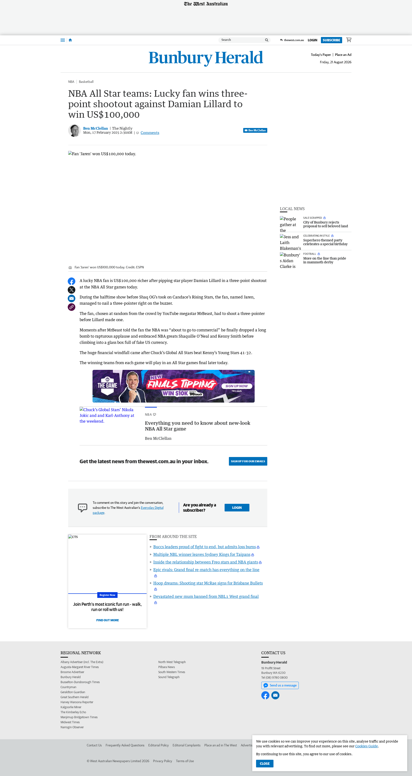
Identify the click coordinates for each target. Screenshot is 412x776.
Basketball (86, 82)
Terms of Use (185, 761)
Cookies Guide (366, 746)
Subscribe (331, 40)
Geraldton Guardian (73, 692)
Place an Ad (343, 54)
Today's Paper (321, 54)
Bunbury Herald (71, 677)
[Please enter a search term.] (267, 40)
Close (265, 763)
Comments (150, 132)
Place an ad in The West (220, 745)
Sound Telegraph (169, 677)
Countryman (68, 687)
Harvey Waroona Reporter (77, 702)
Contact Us (94, 745)
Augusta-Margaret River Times (80, 667)
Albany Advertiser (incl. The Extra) (82, 662)
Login (312, 40)
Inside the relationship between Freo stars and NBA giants (205, 562)
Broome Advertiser (72, 672)
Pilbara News (166, 667)
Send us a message (283, 685)
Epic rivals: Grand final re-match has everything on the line (206, 569)
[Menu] (63, 40)
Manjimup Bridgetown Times (79, 717)
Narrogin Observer (72, 727)
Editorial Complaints (187, 745)
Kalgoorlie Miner (71, 707)
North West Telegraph (172, 662)
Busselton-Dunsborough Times (80, 682)
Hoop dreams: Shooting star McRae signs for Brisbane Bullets (208, 583)
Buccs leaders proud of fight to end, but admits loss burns (204, 546)
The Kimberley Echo (73, 712)
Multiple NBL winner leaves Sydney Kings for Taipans (201, 554)
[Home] (70, 40)
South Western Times (171, 672)
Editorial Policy (158, 745)
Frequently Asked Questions (125, 745)
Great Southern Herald (74, 697)
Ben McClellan (257, 130)
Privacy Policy (162, 761)
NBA (71, 82)
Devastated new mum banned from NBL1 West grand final (206, 596)
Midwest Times (70, 722)
